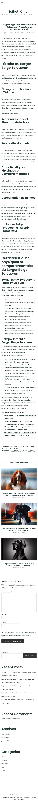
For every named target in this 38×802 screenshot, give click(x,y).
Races (19, 21)
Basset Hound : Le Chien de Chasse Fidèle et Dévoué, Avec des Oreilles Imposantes (19, 494)
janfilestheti (13, 32)
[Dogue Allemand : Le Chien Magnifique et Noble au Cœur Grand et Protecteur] (19, 513)
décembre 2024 (6, 734)
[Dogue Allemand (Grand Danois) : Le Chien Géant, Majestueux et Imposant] (19, 549)
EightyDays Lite (31, 797)
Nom (3, 615)
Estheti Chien (19, 11)
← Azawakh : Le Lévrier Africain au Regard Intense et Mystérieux (17, 447)
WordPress (19, 797)
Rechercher (5, 652)
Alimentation (5, 757)
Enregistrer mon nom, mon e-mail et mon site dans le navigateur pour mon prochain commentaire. (18, 633)
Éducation (4, 763)
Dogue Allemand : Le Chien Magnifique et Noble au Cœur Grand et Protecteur (19, 529)
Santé (3, 770)
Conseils (4, 760)
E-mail (4, 622)
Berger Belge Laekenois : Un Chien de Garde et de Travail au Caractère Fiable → (19, 451)
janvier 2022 (5, 741)
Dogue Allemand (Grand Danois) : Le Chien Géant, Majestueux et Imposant (19, 564)
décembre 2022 (6, 737)
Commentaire (6, 592)
